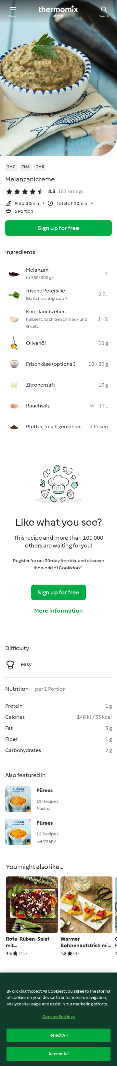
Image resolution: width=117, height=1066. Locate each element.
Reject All (58, 1035)
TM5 (40, 166)
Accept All (58, 1053)
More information (58, 610)
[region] (58, 1019)
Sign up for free (58, 228)
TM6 (26, 166)
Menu (13, 16)
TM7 (11, 166)
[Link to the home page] (58, 11)
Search (104, 16)
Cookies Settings (58, 1016)
